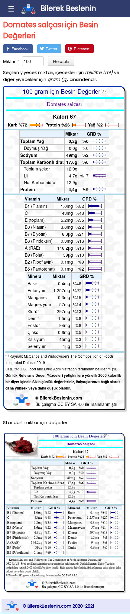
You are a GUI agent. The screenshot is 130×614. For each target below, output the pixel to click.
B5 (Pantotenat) (40, 269)
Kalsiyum (36, 339)
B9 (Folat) (34, 255)
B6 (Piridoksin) (39, 241)
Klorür (33, 311)
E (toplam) (35, 220)
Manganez (38, 297)
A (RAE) (32, 248)
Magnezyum (39, 304)
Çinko (33, 332)
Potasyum (37, 290)
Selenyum (37, 346)
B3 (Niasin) (35, 227)
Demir (33, 318)
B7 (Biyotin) (36, 234)
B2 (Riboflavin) (39, 262)
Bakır (32, 283)
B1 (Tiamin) (36, 206)
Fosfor (34, 325)
